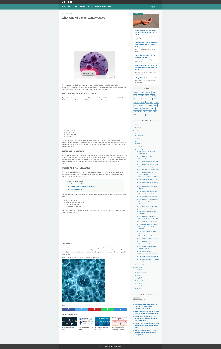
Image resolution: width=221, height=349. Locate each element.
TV (135, 115)
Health (90, 7)
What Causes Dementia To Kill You (147, 179)
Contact (106, 346)
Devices (153, 95)
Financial (136, 99)
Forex (142, 99)
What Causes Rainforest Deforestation (148, 259)
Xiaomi (148, 115)
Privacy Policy (113, 346)
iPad (151, 102)
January (140, 127)
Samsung (145, 108)
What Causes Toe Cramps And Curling (148, 176)
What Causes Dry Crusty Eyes (146, 167)
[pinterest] (94, 309)
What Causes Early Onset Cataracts (148, 199)
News (69, 7)
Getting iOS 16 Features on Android (146, 78)
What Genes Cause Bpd (144, 159)
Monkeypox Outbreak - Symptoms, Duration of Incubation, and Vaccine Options (146, 32)
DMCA (119, 346)
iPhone (156, 102)
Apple (141, 92)
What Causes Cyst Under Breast (146, 216)
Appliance (148, 92)
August (140, 135)
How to (136, 102)
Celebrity (141, 95)
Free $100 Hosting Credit (103, 7)
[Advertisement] (94, 37)
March (140, 149)
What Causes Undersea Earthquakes (148, 161)
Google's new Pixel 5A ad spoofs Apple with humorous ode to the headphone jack (147, 326)
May (139, 143)
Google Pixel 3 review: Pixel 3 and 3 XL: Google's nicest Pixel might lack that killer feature (146, 318)
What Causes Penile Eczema (145, 244)
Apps (75, 7)
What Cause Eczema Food (145, 156)
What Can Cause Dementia (145, 236)
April (139, 146)
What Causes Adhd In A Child (76, 184)
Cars (135, 95)
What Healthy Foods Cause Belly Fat (148, 219)
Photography (137, 108)
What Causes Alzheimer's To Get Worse (148, 238)
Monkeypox (148, 105)
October (140, 270)
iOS (147, 102)
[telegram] (120, 309)
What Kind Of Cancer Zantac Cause (147, 206)
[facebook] (68, 309)
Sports (145, 111)
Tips (155, 111)
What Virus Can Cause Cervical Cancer (148, 169)
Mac (135, 105)
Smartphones (137, 111)
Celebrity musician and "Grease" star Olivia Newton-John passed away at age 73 (146, 67)
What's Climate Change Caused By (147, 224)
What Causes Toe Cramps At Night (147, 221)
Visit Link (67, 2)
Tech (150, 111)
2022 (138, 267)
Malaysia (141, 105)
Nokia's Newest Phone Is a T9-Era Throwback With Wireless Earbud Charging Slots (145, 333)
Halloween (149, 99)
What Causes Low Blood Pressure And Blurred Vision (82, 186)
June (139, 141)
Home (63, 7)
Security (82, 7)
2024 (137, 125)
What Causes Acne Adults (145, 241)
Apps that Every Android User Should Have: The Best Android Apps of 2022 (146, 45)
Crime (147, 95)
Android (136, 92)
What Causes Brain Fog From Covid (147, 191)
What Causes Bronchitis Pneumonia (148, 253)
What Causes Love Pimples (145, 209)
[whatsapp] (107, 309)
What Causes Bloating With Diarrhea (148, 256)
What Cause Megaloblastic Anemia (147, 194)
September (141, 133)
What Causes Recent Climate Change (148, 164)
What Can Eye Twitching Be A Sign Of (148, 196)
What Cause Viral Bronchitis (145, 251)
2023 (138, 130)
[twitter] (81, 309)
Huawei (142, 102)
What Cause (141, 115)
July (139, 138)
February (140, 262)
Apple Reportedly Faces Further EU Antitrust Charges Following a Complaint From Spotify (146, 306)
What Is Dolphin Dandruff (75, 189)
